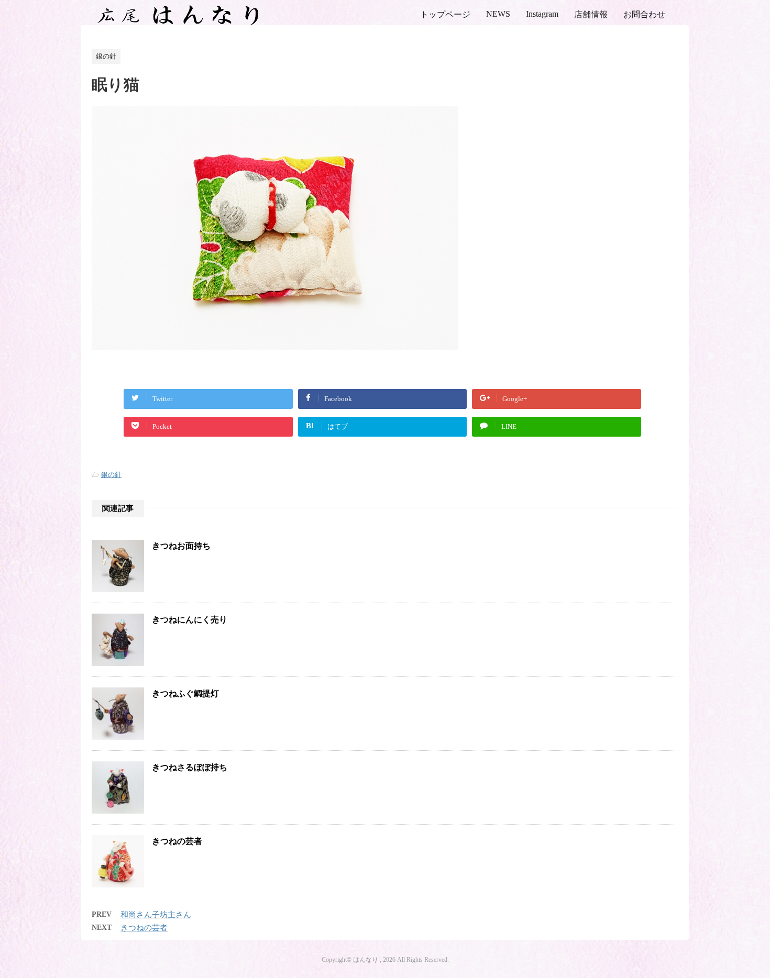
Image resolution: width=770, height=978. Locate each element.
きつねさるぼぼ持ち (189, 767)
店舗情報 (591, 14)
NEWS (498, 13)
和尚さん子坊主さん (155, 914)
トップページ (445, 14)
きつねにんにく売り (189, 619)
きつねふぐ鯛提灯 (185, 693)
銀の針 (111, 475)
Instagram (542, 13)
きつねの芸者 (177, 841)
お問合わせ (644, 14)
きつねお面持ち (181, 545)
